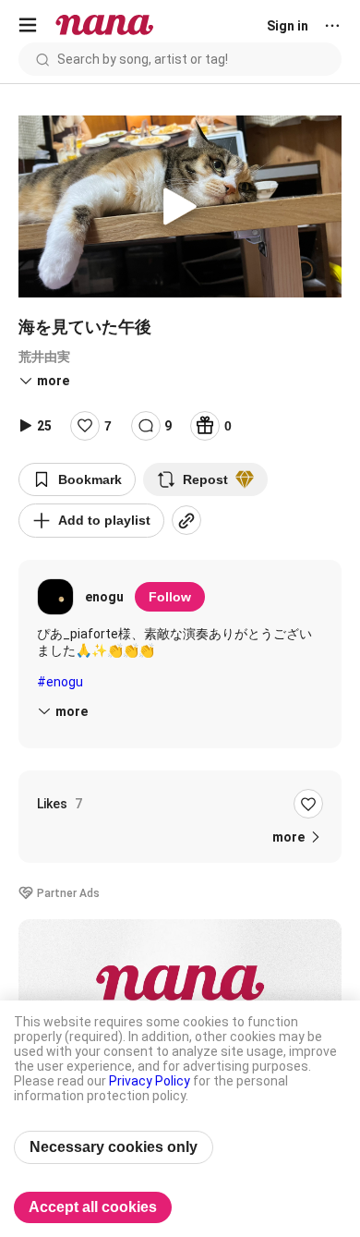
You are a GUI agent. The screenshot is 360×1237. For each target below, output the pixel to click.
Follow (170, 596)
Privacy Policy (149, 1080)
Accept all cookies (93, 1207)
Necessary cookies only (114, 1147)
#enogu (60, 681)
